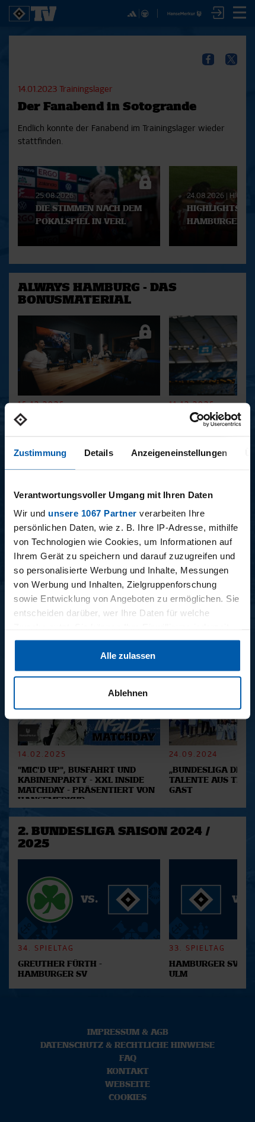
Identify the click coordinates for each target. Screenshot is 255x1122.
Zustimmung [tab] (40, 452)
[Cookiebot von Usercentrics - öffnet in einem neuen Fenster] (189, 420)
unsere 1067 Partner (92, 513)
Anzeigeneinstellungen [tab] (179, 452)
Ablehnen (128, 693)
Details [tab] (98, 452)
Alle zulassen (127, 655)
